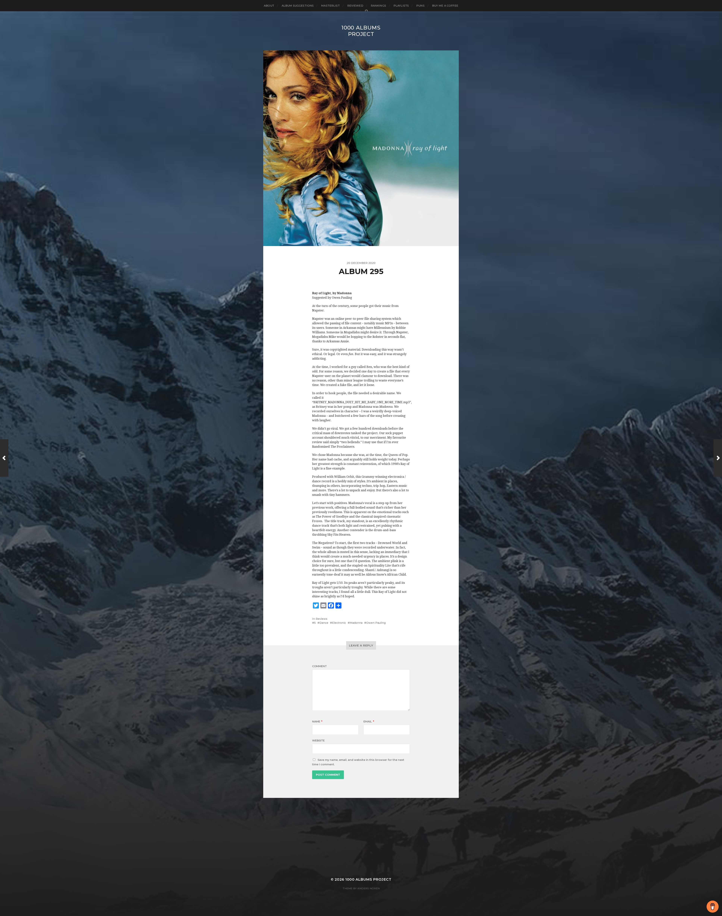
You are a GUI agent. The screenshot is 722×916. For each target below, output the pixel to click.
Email (368, 721)
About (269, 5)
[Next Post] (718, 458)
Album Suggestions (298, 5)
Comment (319, 666)
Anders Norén (368, 888)
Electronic (339, 622)
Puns (420, 5)
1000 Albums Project (361, 30)
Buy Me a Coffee (445, 5)
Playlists (401, 5)
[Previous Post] (4, 458)
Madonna (356, 622)
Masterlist (330, 5)
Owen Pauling (376, 622)
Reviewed (355, 5)
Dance (323, 622)
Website (318, 740)
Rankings (378, 5)
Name (317, 721)
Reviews (321, 619)
